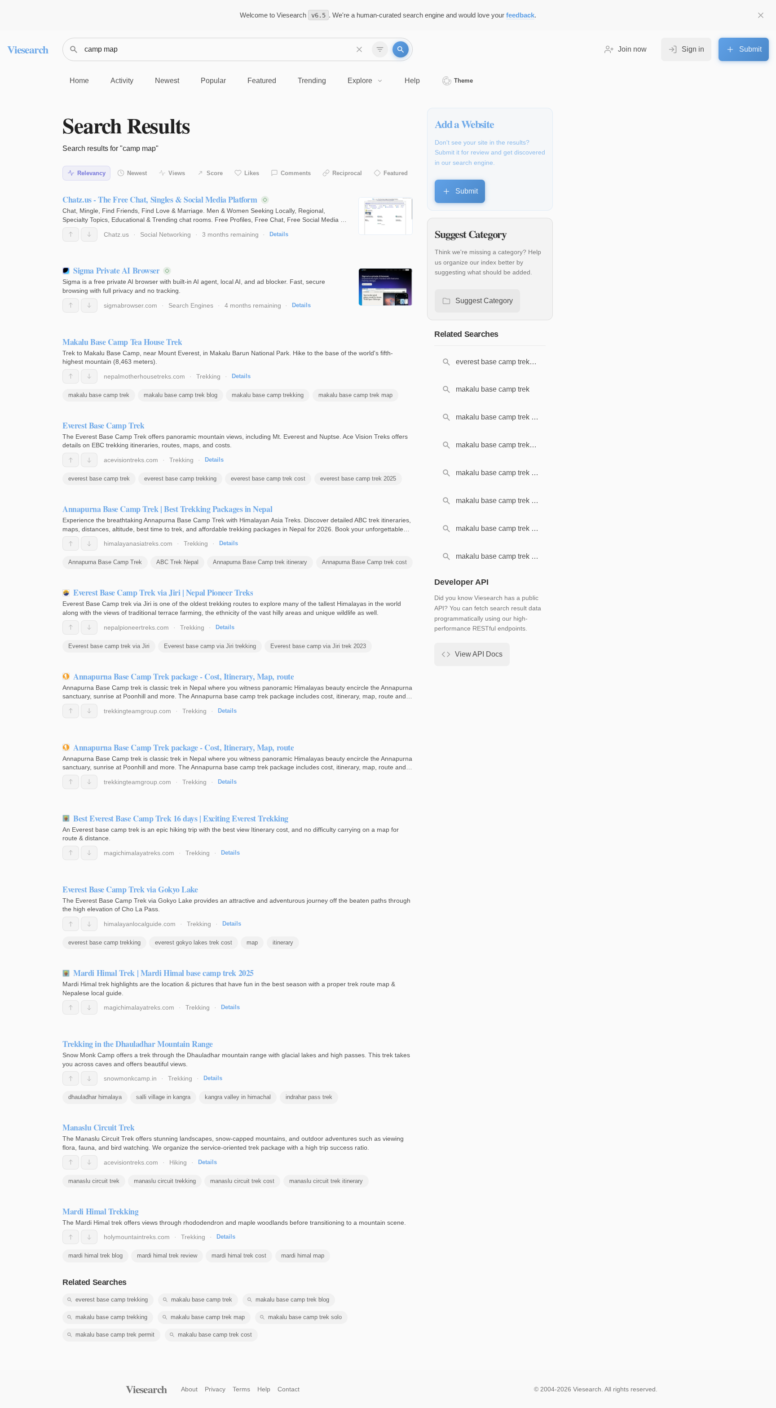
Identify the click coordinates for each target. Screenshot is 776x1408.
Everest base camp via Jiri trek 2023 (318, 646)
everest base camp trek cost (268, 478)
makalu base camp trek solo (305, 1317)
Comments (296, 173)
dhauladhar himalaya (95, 1097)
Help (263, 1389)
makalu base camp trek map (355, 395)
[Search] (400, 49)
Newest (137, 173)
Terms (241, 1389)
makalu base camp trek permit (114, 1334)
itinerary (283, 942)
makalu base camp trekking (268, 395)
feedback (520, 15)
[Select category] (380, 49)
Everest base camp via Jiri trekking (210, 646)
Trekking (208, 376)
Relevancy (91, 173)
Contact (289, 1389)
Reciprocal (347, 173)
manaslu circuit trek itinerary (326, 1181)
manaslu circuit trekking (165, 1181)
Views (176, 173)
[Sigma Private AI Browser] (385, 287)
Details (278, 234)
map (252, 942)
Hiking (178, 1162)
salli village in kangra (163, 1097)
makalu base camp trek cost (215, 1334)
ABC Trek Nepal (177, 562)
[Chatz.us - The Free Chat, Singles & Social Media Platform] (385, 216)
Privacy (215, 1389)
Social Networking (165, 234)
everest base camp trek (99, 478)
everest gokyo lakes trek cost (193, 942)
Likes (251, 173)
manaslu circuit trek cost (242, 1181)
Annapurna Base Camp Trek (105, 562)
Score (215, 173)
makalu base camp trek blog (180, 395)
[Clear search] (359, 49)
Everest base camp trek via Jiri (109, 646)
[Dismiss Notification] (761, 15)
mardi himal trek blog (95, 1255)
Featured (396, 173)
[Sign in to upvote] (70, 234)
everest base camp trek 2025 (358, 478)
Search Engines (190, 305)
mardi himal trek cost (239, 1255)
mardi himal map (302, 1255)
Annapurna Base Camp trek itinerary (260, 562)
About (189, 1389)
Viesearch (27, 49)
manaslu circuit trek (93, 1181)
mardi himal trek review (167, 1255)
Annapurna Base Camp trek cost (364, 562)
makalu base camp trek (98, 395)
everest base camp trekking (180, 478)
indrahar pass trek (309, 1097)
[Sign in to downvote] (89, 234)
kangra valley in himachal (238, 1097)
